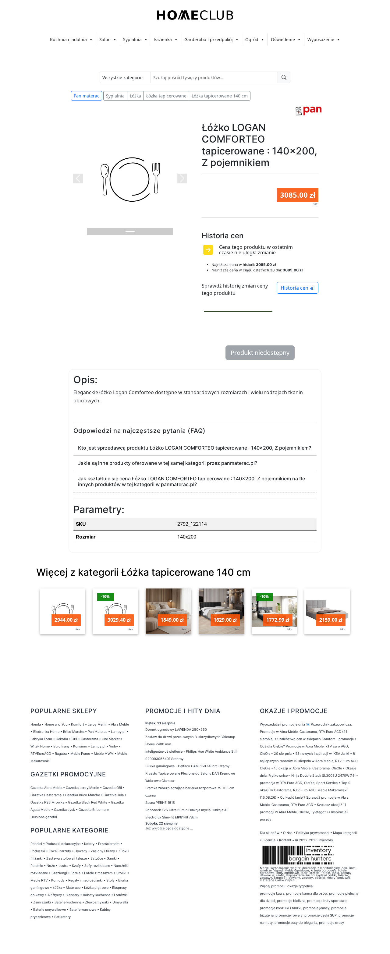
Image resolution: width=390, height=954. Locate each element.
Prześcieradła (108, 844)
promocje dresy (331, 922)
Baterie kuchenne (68, 902)
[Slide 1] (130, 231)
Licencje (269, 840)
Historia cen (295, 287)
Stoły (110, 880)
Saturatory (62, 917)
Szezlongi (59, 873)
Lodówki (121, 895)
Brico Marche (73, 732)
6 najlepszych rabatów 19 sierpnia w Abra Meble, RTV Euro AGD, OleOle (309, 760)
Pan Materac (97, 732)
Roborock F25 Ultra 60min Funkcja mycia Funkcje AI (186, 810)
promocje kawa (272, 893)
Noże (51, 866)
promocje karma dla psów (306, 893)
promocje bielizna (291, 901)
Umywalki (120, 902)
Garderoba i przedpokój (208, 39)
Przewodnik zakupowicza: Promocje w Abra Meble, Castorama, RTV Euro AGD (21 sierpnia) (306, 731)
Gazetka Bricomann (94, 809)
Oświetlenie (283, 39)
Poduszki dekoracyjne (63, 844)
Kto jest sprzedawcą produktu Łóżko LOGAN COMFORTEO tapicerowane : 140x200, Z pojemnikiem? (194, 448)
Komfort (77, 724)
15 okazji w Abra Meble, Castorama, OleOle (308, 768)
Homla (35, 724)
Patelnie (36, 866)
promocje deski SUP (320, 915)
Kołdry (89, 844)
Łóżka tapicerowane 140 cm (220, 96)
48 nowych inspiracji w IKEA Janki (322, 753)
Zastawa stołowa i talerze (66, 858)
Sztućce (96, 858)
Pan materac (86, 96)
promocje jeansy (316, 908)
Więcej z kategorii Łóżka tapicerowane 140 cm (143, 572)
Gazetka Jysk (64, 809)
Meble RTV (39, 880)
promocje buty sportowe (326, 901)
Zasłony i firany (103, 851)
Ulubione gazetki (43, 817)
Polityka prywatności (312, 833)
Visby (113, 746)
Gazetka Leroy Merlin (82, 788)
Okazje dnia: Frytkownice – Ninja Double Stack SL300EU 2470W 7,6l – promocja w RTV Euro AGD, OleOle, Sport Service (309, 775)
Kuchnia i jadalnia (68, 39)
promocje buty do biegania (296, 922)
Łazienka (163, 39)
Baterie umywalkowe (49, 909)
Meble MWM (104, 753)
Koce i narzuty (60, 851)
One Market (111, 739)
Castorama (89, 739)
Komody (58, 880)
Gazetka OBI (112, 788)
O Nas (287, 833)
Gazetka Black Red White (87, 802)
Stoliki (121, 873)
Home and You (55, 724)
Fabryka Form (41, 739)
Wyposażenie (320, 39)
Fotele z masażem (98, 873)
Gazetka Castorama (46, 795)
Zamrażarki (42, 902)
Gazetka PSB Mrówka (47, 802)
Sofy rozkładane (97, 866)
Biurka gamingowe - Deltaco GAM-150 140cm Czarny (187, 766)
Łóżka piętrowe (96, 887)
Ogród (251, 39)
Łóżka (135, 96)
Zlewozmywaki (97, 902)
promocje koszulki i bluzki (280, 908)
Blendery (72, 895)
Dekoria (62, 739)
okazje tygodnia (300, 886)
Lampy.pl (118, 732)
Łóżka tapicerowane (166, 96)
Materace (73, 887)
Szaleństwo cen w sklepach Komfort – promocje (315, 739)
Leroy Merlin (97, 724)
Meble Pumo (80, 753)
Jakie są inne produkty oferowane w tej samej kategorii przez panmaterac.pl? (167, 463)
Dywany (81, 851)
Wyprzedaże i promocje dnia (282, 724)
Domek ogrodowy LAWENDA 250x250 (176, 729)
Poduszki (37, 851)
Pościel (36, 844)
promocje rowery (289, 915)
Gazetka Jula (114, 795)
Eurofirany (61, 746)
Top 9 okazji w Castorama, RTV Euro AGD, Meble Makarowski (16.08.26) (305, 790)
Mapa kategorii (345, 833)
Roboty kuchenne (96, 895)
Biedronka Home (46, 732)
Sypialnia (132, 39)
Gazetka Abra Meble (46, 788)
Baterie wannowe (82, 909)
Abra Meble (120, 724)
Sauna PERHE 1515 (160, 802)
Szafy (76, 866)
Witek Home (40, 746)
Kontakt (285, 840)
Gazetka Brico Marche (82, 795)
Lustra (63, 866)
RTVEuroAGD (40, 753)
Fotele (75, 873)
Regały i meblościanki (85, 880)
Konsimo (80, 746)
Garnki (112, 858)
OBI (74, 739)
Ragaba (61, 753)
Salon (105, 39)
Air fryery (55, 895)
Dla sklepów (269, 833)
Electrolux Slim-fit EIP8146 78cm (171, 817)
